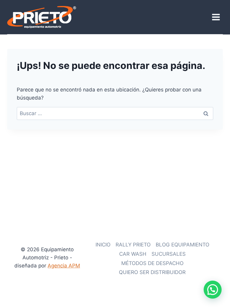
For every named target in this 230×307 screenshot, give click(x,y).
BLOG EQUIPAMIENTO (182, 245)
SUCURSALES (169, 254)
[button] (213, 290)
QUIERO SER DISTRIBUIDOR (152, 272)
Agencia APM (64, 266)
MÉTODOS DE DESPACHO (152, 263)
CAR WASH (132, 254)
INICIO (103, 245)
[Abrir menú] (216, 17)
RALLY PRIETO (133, 245)
